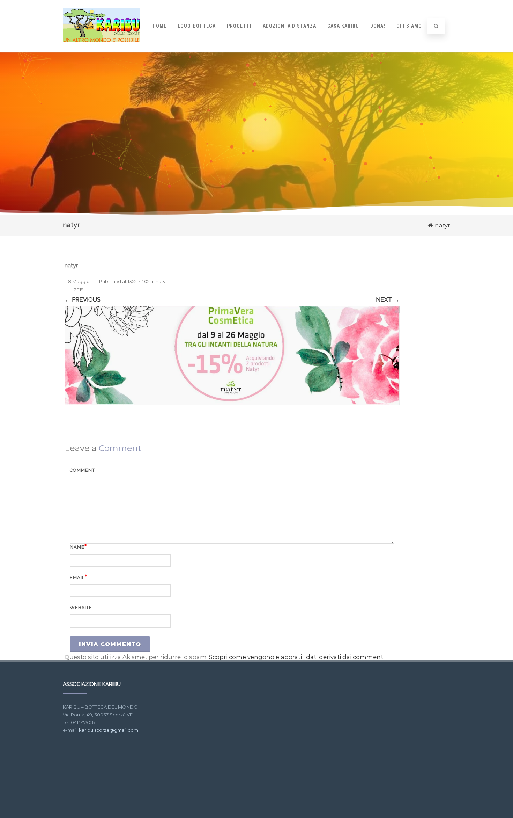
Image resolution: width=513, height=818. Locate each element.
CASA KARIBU (343, 26)
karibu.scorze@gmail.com (108, 730)
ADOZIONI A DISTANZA (289, 26)
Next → (388, 299)
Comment (82, 470)
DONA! (377, 26)
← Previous (83, 299)
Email (77, 577)
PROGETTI (239, 26)
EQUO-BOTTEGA (197, 26)
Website (81, 607)
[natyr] (232, 355)
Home (159, 26)
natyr (161, 281)
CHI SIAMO (409, 26)
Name (77, 547)
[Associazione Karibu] (101, 48)
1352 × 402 (139, 281)
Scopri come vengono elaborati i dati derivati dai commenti (297, 656)
